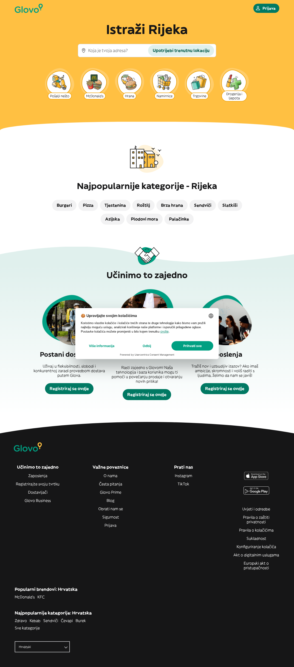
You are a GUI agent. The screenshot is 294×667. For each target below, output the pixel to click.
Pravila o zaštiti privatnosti (256, 519)
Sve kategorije (27, 628)
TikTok (183, 484)
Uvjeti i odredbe (256, 509)
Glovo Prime (110, 492)
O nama (110, 475)
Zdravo (21, 620)
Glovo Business (38, 500)
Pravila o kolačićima (256, 530)
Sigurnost (110, 517)
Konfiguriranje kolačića (256, 546)
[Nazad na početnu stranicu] (29, 8)
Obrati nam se (110, 508)
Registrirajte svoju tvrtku (37, 484)
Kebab (35, 620)
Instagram (183, 475)
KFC (41, 597)
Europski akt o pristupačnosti (256, 565)
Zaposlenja (37, 475)
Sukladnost (256, 538)
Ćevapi (67, 620)
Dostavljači (38, 492)
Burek (81, 620)
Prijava (110, 525)
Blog (110, 500)
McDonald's (25, 597)
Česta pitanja (110, 484)
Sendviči (50, 620)
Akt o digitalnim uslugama (256, 555)
